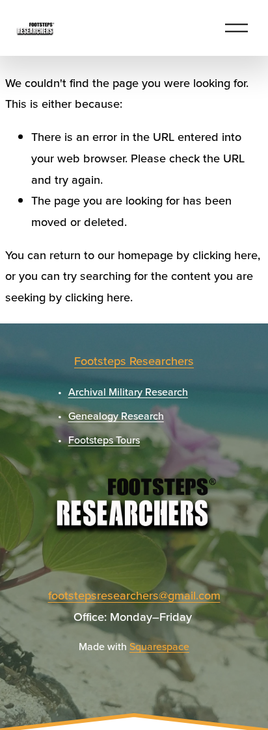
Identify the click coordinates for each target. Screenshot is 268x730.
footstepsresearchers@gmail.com (134, 594)
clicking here (225, 254)
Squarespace (159, 646)
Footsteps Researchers (134, 360)
